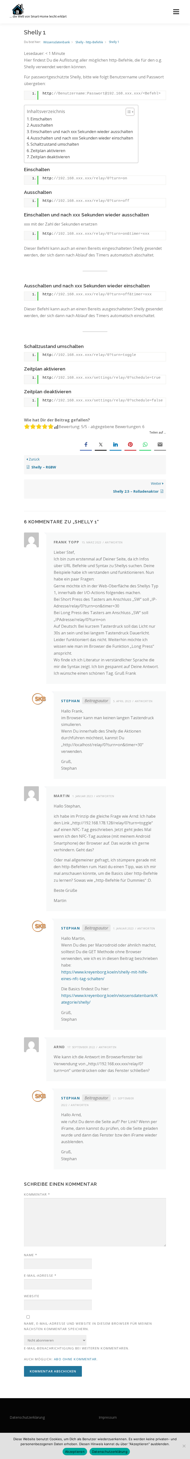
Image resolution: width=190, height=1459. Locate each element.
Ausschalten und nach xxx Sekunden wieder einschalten (81, 138)
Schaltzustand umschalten (54, 144)
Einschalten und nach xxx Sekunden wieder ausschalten (81, 131)
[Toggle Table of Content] (127, 112)
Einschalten (41, 119)
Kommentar (37, 1194)
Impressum (108, 1417)
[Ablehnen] (183, 1445)
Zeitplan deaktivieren (50, 157)
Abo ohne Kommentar (75, 1359)
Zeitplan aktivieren (47, 150)
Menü (176, 11)
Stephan (70, 700)
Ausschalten (41, 125)
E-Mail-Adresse (40, 1275)
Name (30, 1255)
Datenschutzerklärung (27, 1417)
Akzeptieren (75, 1452)
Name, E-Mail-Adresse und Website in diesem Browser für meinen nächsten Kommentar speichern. (88, 1326)
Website (32, 1296)
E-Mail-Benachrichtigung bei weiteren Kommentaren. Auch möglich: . (77, 1353)
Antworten (114, 542)
